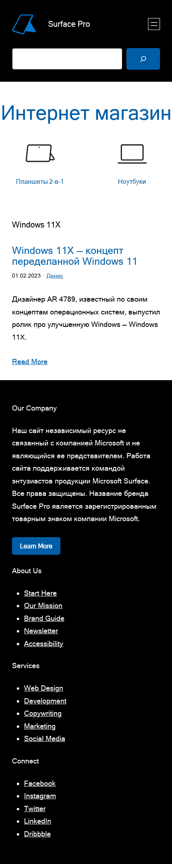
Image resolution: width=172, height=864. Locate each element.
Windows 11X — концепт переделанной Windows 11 (75, 256)
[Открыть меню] (154, 24)
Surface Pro (69, 23)
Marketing (40, 726)
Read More (30, 361)
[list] (86, 169)
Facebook (40, 783)
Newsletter (41, 630)
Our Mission (43, 605)
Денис (54, 275)
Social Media (44, 738)
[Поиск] (143, 59)
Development (45, 701)
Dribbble (37, 834)
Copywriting (43, 713)
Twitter (35, 808)
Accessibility (43, 643)
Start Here (40, 593)
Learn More (36, 546)
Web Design (43, 688)
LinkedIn (37, 821)
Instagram (40, 795)
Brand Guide (44, 618)
